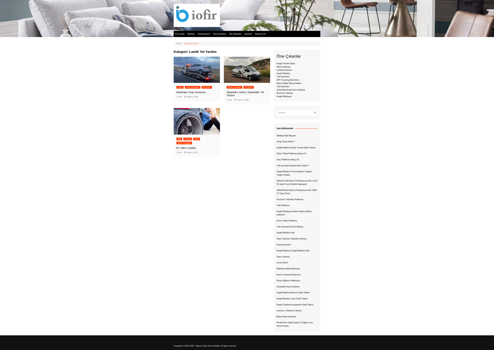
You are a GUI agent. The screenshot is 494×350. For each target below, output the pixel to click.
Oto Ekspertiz (235, 34)
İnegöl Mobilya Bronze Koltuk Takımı (293, 292)
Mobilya (191, 34)
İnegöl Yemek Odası (286, 63)
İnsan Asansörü (284, 245)
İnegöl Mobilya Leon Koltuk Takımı (292, 299)
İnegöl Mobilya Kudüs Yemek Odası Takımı (296, 148)
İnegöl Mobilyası (284, 96)
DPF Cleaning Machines (288, 80)
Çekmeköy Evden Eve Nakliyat (291, 90)
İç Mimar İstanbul (284, 70)
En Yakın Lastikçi (186, 148)
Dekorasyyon (204, 34)
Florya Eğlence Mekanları (288, 281)
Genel (196, 139)
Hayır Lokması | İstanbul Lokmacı (292, 239)
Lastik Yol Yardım (192, 87)
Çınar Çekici (282, 263)
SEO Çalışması (284, 67)
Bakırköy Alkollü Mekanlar (288, 269)
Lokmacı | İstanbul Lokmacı (289, 310)
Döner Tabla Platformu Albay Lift (291, 153)
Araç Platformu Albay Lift (288, 159)
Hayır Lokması (283, 257)
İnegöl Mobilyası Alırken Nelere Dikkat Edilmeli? (294, 213)
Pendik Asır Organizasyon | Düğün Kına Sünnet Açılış (295, 324)
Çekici (180, 87)
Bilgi (179, 139)
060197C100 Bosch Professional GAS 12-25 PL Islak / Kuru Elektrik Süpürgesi (297, 182)
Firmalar (188, 139)
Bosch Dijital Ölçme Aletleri (289, 83)
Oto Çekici (207, 87)
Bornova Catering (285, 93)
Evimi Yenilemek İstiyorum (289, 275)
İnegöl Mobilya (283, 73)
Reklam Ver (260, 34)
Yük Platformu (283, 205)
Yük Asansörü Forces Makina (290, 227)
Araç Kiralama (219, 34)
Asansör (248, 34)
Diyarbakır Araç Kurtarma (190, 92)
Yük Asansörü (283, 77)
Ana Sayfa (179, 34)
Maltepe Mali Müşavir (286, 136)
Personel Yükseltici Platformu (290, 199)
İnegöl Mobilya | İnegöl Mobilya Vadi (293, 251)
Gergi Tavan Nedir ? (286, 141)
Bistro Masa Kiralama (286, 317)
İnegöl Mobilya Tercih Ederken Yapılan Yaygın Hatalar (294, 173)
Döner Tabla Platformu (287, 221)
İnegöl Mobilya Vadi (286, 233)
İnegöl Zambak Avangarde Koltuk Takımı (295, 305)
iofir (180, 97)
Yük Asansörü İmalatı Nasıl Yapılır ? (293, 166)
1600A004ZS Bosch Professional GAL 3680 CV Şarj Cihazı (297, 192)
